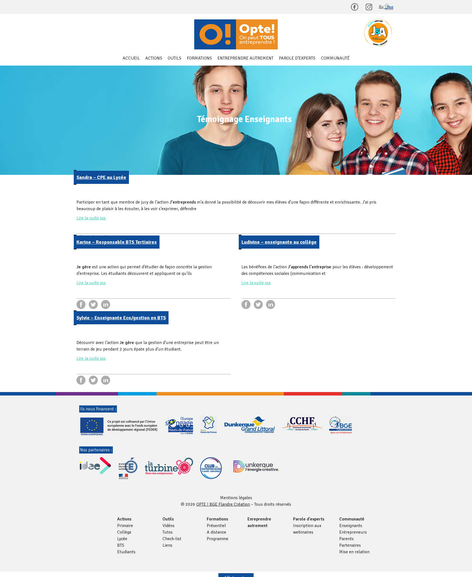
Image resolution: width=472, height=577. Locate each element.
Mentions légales (236, 498)
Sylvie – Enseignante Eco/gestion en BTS (121, 317)
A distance (216, 532)
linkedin (105, 304)
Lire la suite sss (91, 218)
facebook (80, 304)
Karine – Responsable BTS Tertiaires (116, 242)
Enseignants (350, 525)
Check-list (172, 538)
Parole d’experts (297, 58)
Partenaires (350, 545)
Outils (174, 58)
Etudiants (126, 552)
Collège (124, 532)
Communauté (335, 58)
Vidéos (169, 525)
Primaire (125, 525)
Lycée (122, 538)
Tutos (168, 532)
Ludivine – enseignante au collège (279, 242)
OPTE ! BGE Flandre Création (236, 34)
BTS (120, 545)
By (382, 6)
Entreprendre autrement (245, 58)
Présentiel (216, 525)
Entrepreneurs (353, 532)
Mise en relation (354, 552)
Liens (167, 545)
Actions (153, 58)
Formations (199, 58)
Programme (217, 538)
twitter (93, 304)
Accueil (131, 58)
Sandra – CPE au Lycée (101, 177)
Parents (346, 538)
